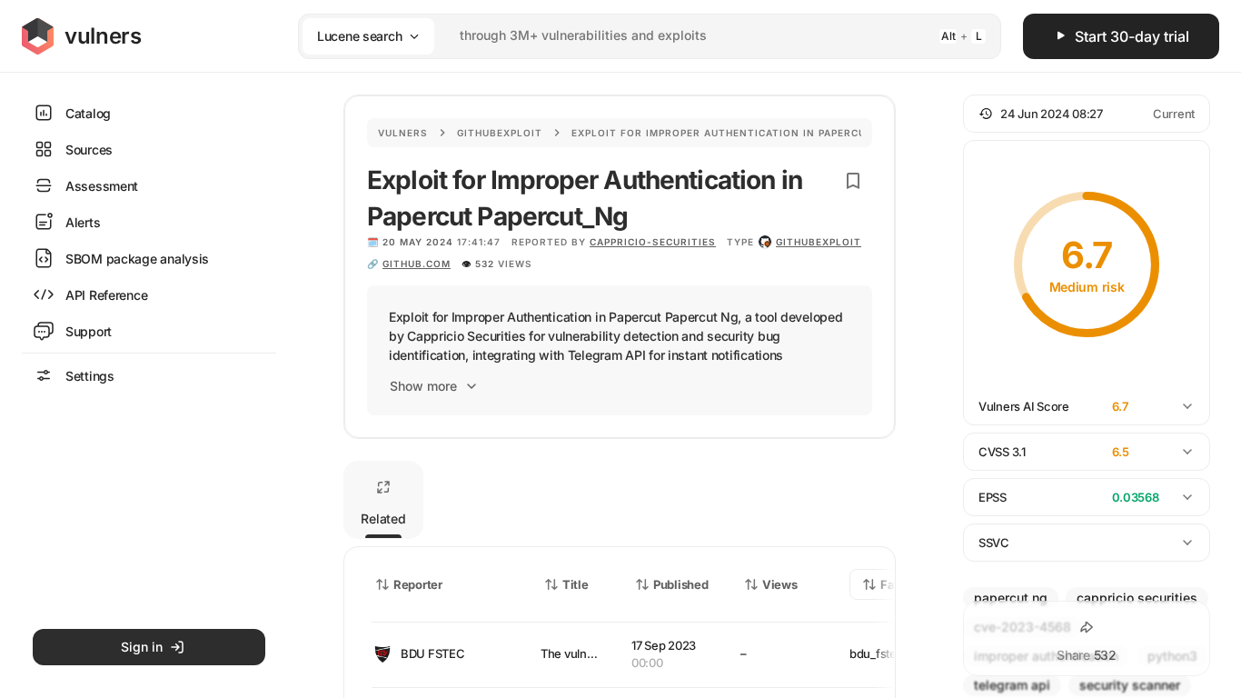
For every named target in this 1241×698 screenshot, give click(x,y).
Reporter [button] (417, 584)
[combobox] (626, 36)
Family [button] (900, 584)
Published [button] (680, 584)
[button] (1086, 114)
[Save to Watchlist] (853, 181)
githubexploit (818, 241)
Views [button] (780, 584)
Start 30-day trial (1132, 36)
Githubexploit (499, 132)
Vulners (403, 132)
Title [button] (575, 584)
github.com (416, 263)
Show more (423, 386)
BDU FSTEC (433, 653)
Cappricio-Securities (653, 241)
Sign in (142, 646)
